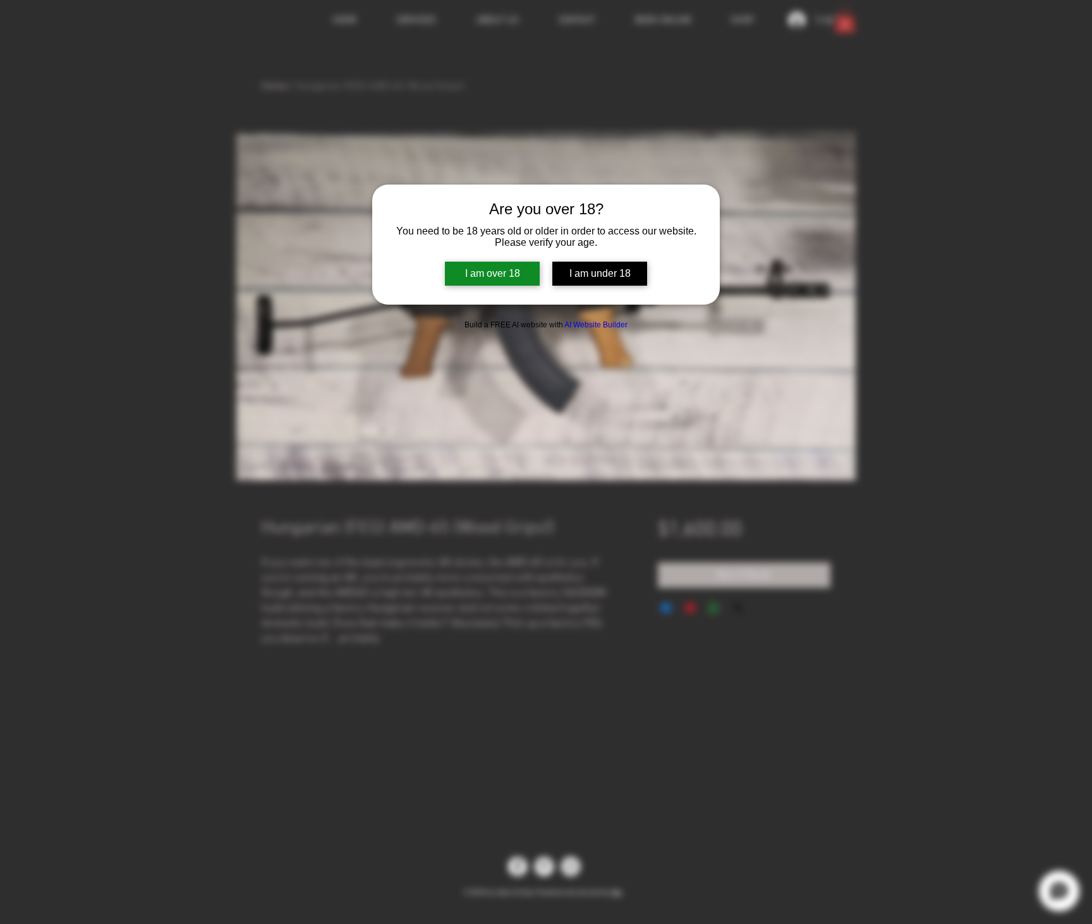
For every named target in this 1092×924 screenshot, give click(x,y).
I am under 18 (600, 273)
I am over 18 (492, 273)
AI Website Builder (596, 324)
